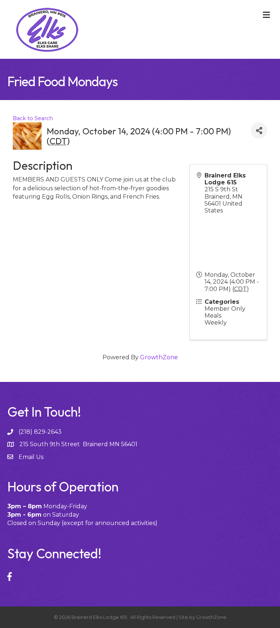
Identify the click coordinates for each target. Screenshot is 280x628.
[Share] (259, 130)
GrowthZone (159, 357)
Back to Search (33, 118)
